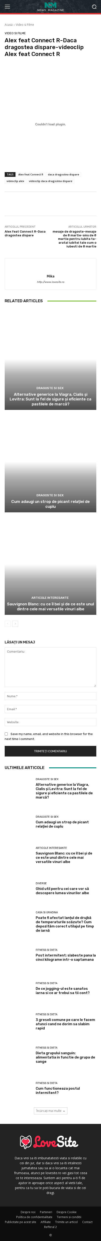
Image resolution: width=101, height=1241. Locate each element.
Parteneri (46, 1212)
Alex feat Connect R (30, 174)
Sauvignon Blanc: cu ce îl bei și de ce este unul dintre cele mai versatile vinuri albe (50, 606)
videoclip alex (15, 181)
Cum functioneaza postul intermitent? (58, 1090)
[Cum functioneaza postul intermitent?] (18, 1089)
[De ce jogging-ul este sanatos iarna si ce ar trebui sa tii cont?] (18, 989)
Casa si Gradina (47, 912)
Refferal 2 (50, 1227)
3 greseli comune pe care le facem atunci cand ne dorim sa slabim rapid (65, 1024)
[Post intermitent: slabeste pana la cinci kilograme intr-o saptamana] (18, 955)
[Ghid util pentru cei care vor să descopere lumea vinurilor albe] (18, 889)
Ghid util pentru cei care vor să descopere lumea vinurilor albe (62, 891)
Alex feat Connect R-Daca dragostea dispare (25, 233)
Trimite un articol (66, 1222)
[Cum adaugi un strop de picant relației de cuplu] (50, 461)
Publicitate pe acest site (20, 1222)
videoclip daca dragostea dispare (50, 181)
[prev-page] (8, 624)
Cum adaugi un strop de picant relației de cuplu (50, 504)
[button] (94, 6)
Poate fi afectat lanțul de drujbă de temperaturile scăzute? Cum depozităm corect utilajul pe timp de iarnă (65, 924)
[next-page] (15, 624)
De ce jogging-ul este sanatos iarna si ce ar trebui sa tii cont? (63, 990)
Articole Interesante (50, 597)
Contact (87, 1222)
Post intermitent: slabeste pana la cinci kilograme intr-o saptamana (66, 957)
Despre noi (28, 1212)
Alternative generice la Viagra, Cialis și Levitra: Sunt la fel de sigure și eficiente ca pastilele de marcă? (50, 399)
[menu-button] (7, 6)
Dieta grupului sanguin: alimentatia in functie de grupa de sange (65, 1057)
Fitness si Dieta (46, 950)
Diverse (41, 883)
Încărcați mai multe (49, 1111)
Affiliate (46, 1222)
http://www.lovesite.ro (50, 282)
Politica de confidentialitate (34, 1217)
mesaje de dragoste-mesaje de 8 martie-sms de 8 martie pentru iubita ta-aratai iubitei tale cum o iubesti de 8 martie (74, 239)
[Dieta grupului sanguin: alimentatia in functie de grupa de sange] (18, 1055)
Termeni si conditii (69, 1217)
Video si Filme (25, 25)
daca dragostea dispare (63, 174)
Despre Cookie (67, 1212)
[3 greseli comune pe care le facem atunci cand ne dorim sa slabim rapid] (18, 1022)
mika (50, 276)
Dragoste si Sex (50, 388)
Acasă (9, 25)
